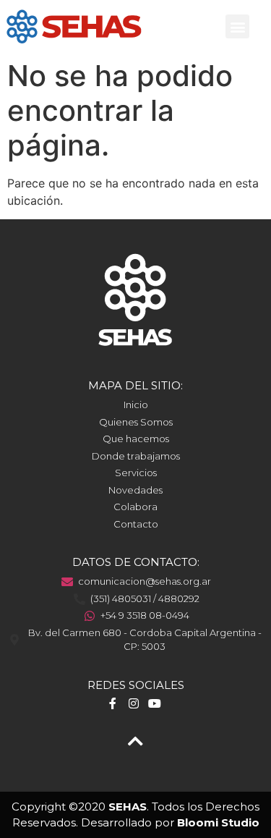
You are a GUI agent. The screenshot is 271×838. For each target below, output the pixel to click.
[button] (237, 26)
